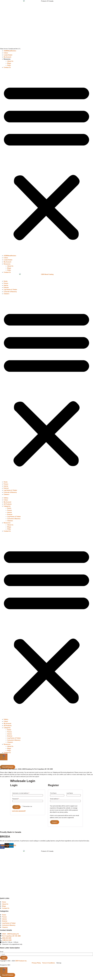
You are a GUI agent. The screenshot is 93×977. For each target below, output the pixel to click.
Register (54, 822)
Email (1, 951)
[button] (46, 161)
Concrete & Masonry (10, 291)
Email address (54, 798)
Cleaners (6, 293)
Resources (7, 523)
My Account (7, 57)
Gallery (6, 498)
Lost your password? (19, 811)
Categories (7, 506)
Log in (16, 807)
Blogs (9, 63)
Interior (6, 285)
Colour (6, 53)
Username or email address (20, 793)
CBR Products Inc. (21, 961)
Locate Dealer (8, 55)
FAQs (9, 65)
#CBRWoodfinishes (10, 51)
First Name (53, 793)
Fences (6, 283)
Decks (6, 281)
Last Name (70, 793)
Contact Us (7, 67)
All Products (8, 504)
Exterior (6, 287)
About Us (10, 61)
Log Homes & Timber (10, 289)
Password (15, 798)
